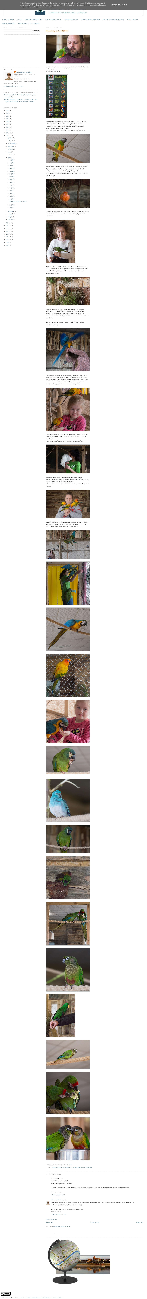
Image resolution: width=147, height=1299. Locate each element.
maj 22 (12, 171)
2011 (8, 237)
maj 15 (12, 182)
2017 (8, 135)
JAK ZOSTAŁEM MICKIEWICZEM (113, 20)
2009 (8, 242)
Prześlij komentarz (51, 1219)
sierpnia (10, 149)
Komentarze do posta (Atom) (61, 1226)
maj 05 (12, 205)
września (10, 146)
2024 (8, 116)
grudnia (10, 138)
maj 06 (12, 199)
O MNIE (19, 20)
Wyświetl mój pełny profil (13, 86)
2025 (8, 113)
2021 (8, 124)
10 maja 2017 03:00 (58, 1214)
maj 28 (12, 163)
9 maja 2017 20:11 (58, 1195)
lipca (9, 152)
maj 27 (12, 165)
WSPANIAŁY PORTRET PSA (33, 20)
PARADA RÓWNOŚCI (8, 24)
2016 (8, 223)
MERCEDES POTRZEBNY (53, 20)
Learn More (115, 5)
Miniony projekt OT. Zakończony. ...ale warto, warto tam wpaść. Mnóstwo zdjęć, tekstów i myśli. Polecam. (20, 100)
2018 (8, 133)
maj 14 (12, 185)
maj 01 (12, 207)
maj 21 (12, 174)
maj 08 (12, 193)
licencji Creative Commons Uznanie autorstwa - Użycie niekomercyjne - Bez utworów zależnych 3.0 (41, 1297)
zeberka (89, 1167)
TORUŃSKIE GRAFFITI (71, 20)
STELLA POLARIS (132, 20)
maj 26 (12, 168)
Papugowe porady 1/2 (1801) (57, 30)
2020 (8, 127)
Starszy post (139, 1222)
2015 (8, 226)
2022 (8, 122)
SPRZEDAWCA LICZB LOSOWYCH (28, 24)
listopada (11, 141)
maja (9, 157)
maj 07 (12, 196)
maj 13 (12, 188)
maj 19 (12, 179)
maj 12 (12, 190)
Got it (124, 5)
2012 (8, 234)
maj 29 (12, 160)
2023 (8, 119)
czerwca (10, 155)
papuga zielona (70, 1167)
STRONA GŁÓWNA (8, 20)
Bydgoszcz (60, 1167)
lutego (10, 217)
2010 (8, 240)
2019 (8, 130)
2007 (8, 245)
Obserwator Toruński (57, 1200)
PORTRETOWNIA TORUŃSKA (90, 20)
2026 (8, 110)
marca (10, 214)
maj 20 (12, 177)
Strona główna (95, 1222)
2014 (8, 228)
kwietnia (10, 211)
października (12, 143)
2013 (8, 231)
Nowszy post (49, 1222)
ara (54, 1167)
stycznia (10, 219)
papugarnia (81, 1167)
